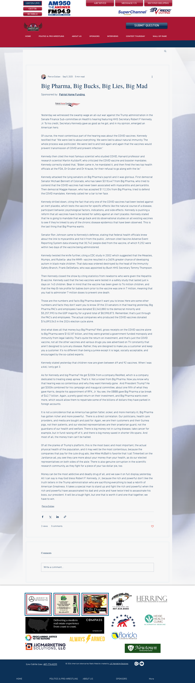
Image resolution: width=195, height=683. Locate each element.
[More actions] (152, 77)
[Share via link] (65, 516)
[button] (165, 51)
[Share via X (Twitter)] (50, 516)
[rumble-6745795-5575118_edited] (136, 663)
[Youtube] (142, 663)
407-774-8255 (50, 664)
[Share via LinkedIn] (57, 516)
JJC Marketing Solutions (119, 664)
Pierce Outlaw (48, 506)
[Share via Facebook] (42, 516)
